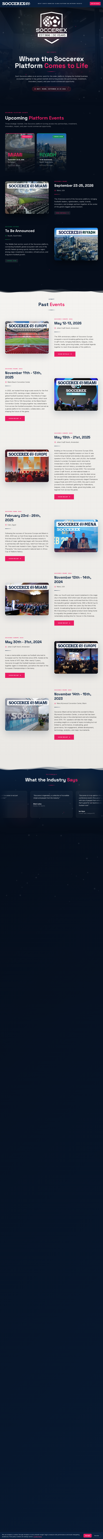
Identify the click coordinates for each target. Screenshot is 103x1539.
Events (44, 3)
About (40, 3)
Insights (79, 3)
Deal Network (71, 3)
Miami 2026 (51, 3)
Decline (96, 1535)
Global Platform (60, 3)
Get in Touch (95, 3)
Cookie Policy (37, 1536)
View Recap (14, 418)
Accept (87, 1535)
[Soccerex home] (16, 3)
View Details (61, 213)
